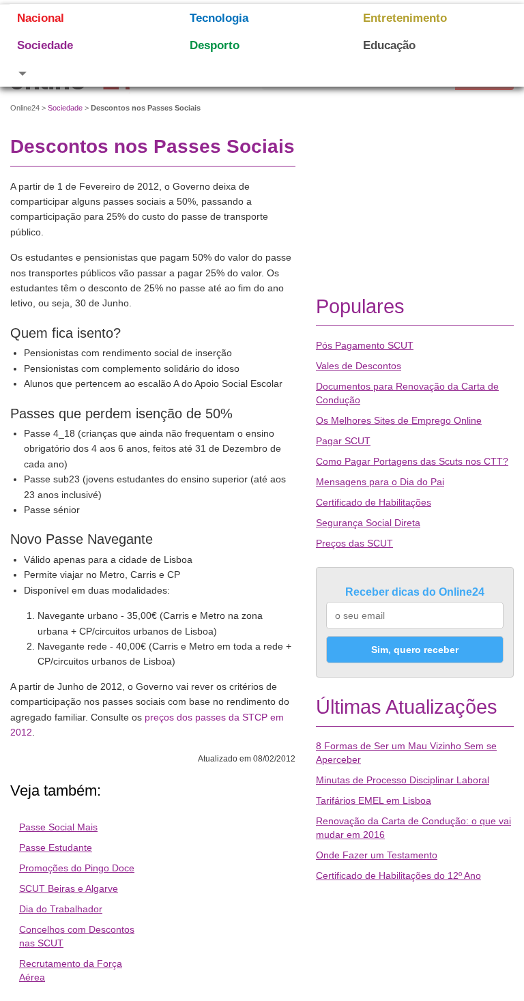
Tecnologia (219, 18)
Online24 (25, 108)
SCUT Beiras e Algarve (68, 888)
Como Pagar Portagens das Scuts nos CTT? (412, 461)
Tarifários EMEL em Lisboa (373, 800)
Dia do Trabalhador (60, 908)
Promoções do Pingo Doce (76, 867)
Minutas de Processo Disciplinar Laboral (402, 779)
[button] (86, 73)
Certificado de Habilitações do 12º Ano (398, 875)
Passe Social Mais (58, 827)
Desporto (214, 45)
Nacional (40, 18)
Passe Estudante (55, 847)
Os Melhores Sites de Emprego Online (399, 420)
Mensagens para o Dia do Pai (380, 481)
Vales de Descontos (358, 365)
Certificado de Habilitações (373, 502)
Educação (389, 45)
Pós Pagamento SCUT (364, 345)
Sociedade (45, 45)
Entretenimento (405, 18)
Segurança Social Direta (368, 522)
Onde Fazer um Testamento (376, 855)
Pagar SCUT (343, 440)
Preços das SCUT (354, 543)
